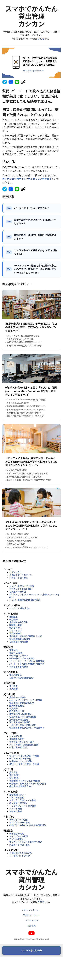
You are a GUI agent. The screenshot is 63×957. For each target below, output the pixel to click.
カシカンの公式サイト (14, 179)
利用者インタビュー (31, 909)
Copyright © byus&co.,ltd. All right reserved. (31, 939)
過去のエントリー (31, 915)
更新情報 (31, 925)
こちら (40, 38)
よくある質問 (31, 920)
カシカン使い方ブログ (40, 179)
